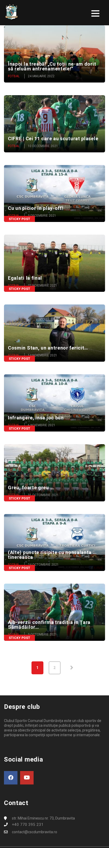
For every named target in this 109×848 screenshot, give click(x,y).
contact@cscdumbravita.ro (34, 832)
